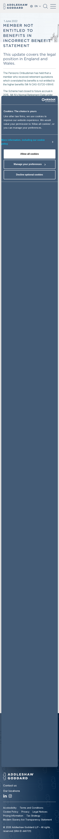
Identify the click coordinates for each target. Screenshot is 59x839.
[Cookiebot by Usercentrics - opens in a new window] (42, 100)
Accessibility (10, 807)
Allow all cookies (29, 153)
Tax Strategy (33, 815)
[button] (45, 7)
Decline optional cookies (29, 174)
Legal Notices (40, 811)
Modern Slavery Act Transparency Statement (27, 819)
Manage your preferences (28, 164)
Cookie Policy (10, 811)
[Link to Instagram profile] (10, 796)
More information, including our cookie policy (23, 142)
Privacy (25, 811)
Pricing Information (13, 815)
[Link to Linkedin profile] (5, 796)
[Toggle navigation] (53, 6)
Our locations (11, 790)
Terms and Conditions (31, 807)
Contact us (10, 785)
